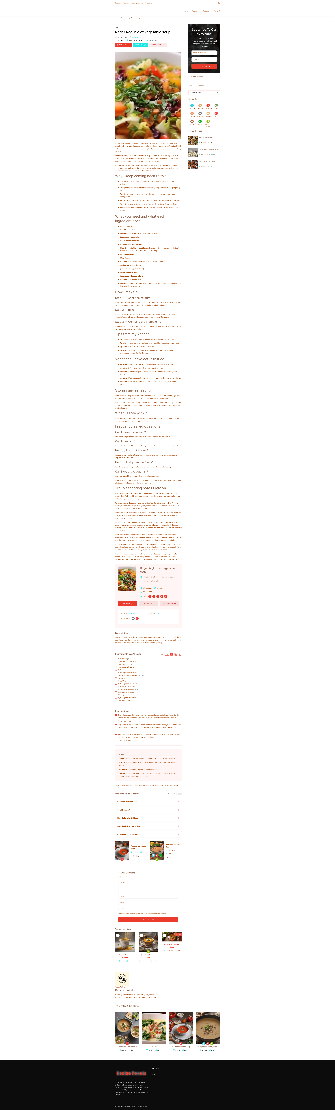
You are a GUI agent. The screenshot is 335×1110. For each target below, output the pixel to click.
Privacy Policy (142, 1106)
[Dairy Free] (203, 1043)
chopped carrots (126, 670)
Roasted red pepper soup (181, 1047)
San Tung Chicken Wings (207, 161)
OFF (180, 794)
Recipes (206, 11)
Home (186, 11)
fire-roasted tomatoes (131, 675)
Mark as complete (125, 721)
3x (180, 654)
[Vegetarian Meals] (148, 951)
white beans (124, 678)
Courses (126, 3)
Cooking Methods (137, 3)
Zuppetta (154, 1047)
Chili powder (127, 661)
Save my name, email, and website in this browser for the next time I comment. (143, 913)
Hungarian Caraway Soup (207, 1047)
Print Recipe (139, 45)
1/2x (166, 654)
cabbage (123, 659)
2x (176, 654)
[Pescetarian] (133, 618)
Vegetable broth (126, 692)
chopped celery (127, 695)
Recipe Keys (149, 3)
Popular (195, 11)
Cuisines (118, 3)
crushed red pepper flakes (126, 687)
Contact (217, 11)
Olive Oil (125, 700)
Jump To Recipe (122, 45)
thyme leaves (127, 684)
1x (171, 654)
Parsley (125, 664)
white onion (126, 667)
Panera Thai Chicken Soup (127, 1047)
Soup (116, 27)
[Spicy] (137, 618)
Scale (162, 654)
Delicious (178, 934)
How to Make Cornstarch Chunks (209, 149)
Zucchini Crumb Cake (205, 137)
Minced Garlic (127, 673)
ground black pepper (128, 689)
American (132, 613)
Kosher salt (127, 698)
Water (122, 681)
